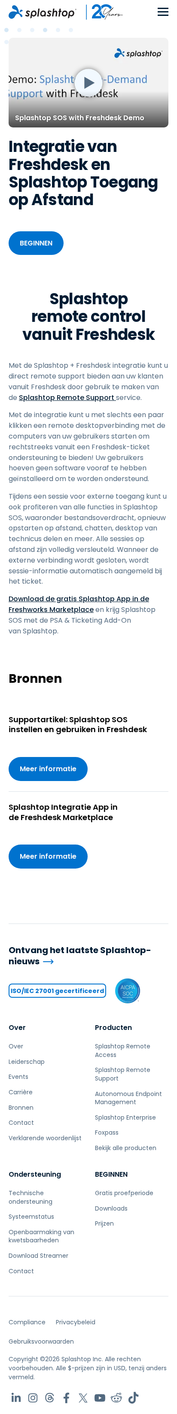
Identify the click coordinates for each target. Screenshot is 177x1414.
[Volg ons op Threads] (49, 1397)
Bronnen (21, 1107)
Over (17, 1027)
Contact (21, 1122)
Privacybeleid (75, 1322)
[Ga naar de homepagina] (42, 12)
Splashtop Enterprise (125, 1117)
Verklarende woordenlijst (45, 1138)
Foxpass (107, 1132)
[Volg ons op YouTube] (99, 1397)
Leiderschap (27, 1061)
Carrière (21, 1092)
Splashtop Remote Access (122, 1050)
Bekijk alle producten (125, 1148)
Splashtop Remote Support (67, 398)
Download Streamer (38, 1255)
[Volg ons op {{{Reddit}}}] (116, 1397)
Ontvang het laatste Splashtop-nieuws (80, 956)
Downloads (111, 1208)
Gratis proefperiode (124, 1193)
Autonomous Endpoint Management (128, 1098)
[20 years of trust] (100, 12)
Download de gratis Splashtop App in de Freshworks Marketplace (79, 604)
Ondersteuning (35, 1174)
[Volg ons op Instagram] (32, 1397)
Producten (113, 1027)
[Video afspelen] (88, 82)
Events (18, 1076)
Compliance (27, 1322)
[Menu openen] (163, 12)
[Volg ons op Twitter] (83, 1397)
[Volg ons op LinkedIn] (16, 1397)
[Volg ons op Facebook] (66, 1397)
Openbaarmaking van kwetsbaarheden (41, 1236)
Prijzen (104, 1223)
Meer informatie (48, 769)
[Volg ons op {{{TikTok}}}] (133, 1397)
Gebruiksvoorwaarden (41, 1341)
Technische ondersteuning (30, 1197)
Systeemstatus (31, 1216)
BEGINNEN (36, 243)
